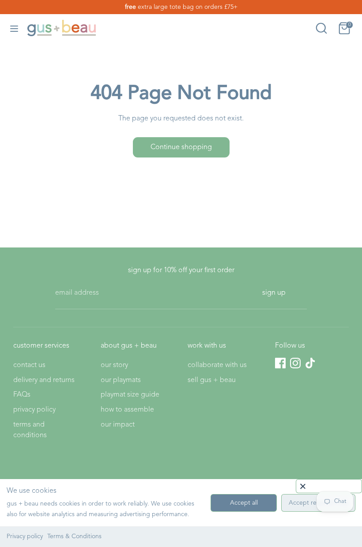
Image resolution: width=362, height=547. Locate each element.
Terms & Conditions (74, 536)
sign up (274, 292)
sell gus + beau (212, 380)
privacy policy (34, 409)
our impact (118, 424)
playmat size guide (130, 394)
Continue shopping (181, 147)
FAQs (21, 394)
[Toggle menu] (14, 28)
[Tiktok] (310, 363)
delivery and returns (44, 380)
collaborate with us (217, 365)
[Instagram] (295, 363)
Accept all (244, 503)
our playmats (121, 380)
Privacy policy (25, 536)
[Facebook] (280, 363)
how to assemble (127, 409)
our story (114, 365)
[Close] (329, 486)
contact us (29, 365)
